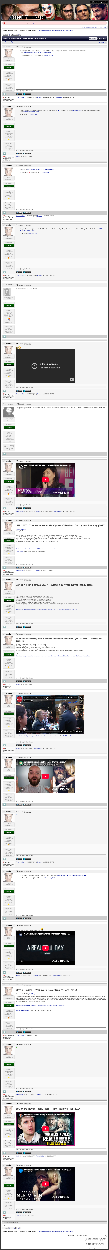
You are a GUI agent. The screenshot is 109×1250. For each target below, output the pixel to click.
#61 (17, 47)
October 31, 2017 (50, 878)
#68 (17, 461)
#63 (17, 165)
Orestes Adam (21, 529)
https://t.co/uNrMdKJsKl (30, 52)
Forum (83, 27)
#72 (17, 693)
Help (101, 27)
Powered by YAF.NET (80, 1247)
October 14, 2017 (33, 114)
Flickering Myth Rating (22, 1010)
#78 (17, 1044)
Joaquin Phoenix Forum (10, 30)
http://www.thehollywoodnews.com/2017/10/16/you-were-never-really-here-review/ (39, 549)
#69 (17, 520)
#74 (17, 812)
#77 (17, 985)
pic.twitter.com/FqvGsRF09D (46, 169)
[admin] (8, 57)
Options (92, 38)
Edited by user (20, 551)
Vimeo (76, 736)
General (21, 30)
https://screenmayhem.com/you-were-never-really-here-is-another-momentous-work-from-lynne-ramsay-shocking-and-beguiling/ (53, 656)
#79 (17, 1104)
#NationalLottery (77, 110)
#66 (17, 344)
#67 (17, 404)
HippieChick (8, 405)
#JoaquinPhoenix (32, 169)
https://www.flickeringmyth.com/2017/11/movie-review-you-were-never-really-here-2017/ (41, 1006)
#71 (17, 634)
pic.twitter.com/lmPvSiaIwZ (27, 230)
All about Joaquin (31, 30)
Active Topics (90, 27)
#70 (17, 580)
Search (97, 27)
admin (8, 47)
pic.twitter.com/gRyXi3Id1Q (78, 875)
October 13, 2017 (49, 55)
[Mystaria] (7, 295)
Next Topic (101, 42)
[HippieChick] (8, 417)
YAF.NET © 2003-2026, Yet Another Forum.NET (96, 1247)
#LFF (59, 110)
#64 (17, 225)
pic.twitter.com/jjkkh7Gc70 (45, 52)
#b (22, 169)
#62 (17, 106)
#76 (17, 925)
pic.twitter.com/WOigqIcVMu (31, 111)
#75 (17, 871)
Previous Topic (9, 42)
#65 (17, 285)
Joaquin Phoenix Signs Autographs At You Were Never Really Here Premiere (38, 736)
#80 (17, 1165)
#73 (17, 757)
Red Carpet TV (67, 736)
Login (33, 23)
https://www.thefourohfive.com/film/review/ (46, 610)
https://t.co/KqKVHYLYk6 (63, 875)
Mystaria (9, 284)
